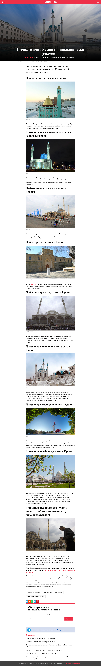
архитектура (58, 592)
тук (47, 663)
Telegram (60, 630)
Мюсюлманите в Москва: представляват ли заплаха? (44, 650)
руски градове (47, 592)
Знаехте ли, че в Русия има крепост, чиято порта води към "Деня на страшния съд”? (49, 658)
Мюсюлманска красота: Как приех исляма (40, 642)
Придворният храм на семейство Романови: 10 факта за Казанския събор (49, 646)
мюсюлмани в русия (33, 592)
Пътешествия (29, 57)
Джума (33, 284)
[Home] (3, 2)
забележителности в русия (35, 597)
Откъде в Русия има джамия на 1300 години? (41, 653)
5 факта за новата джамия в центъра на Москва (42, 638)
